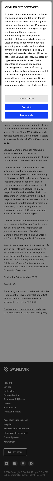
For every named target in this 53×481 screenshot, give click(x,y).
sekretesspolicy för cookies (23, 81)
